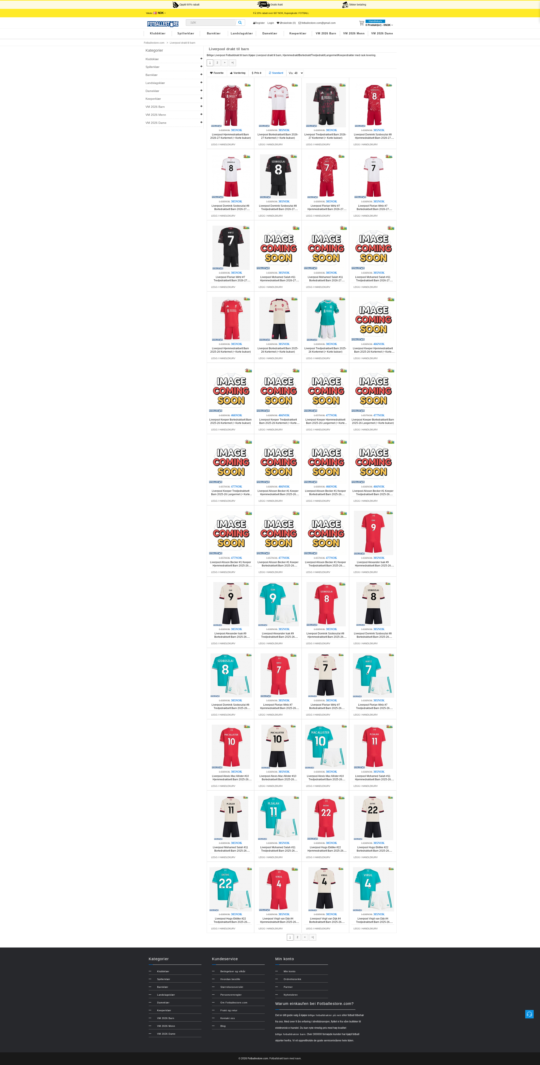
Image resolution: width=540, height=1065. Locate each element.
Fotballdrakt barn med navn (285, 1058)
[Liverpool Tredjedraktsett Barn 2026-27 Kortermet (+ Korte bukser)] (326, 105)
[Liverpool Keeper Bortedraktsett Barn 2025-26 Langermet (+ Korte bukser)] (373, 390)
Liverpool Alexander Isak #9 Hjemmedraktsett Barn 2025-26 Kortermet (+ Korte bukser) (373, 565)
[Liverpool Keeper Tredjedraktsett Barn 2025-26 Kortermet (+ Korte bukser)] (278, 390)
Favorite (219, 72)
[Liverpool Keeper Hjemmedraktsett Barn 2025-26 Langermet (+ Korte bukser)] (326, 390)
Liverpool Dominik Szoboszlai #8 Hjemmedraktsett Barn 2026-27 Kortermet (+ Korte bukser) (373, 138)
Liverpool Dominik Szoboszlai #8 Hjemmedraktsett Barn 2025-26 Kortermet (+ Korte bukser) (325, 637)
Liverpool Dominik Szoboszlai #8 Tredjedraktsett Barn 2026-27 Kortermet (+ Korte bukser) (278, 209)
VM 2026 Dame (382, 33)
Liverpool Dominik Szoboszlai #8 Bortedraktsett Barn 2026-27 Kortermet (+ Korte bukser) (230, 209)
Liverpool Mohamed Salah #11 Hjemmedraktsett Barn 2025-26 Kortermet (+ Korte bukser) (373, 779)
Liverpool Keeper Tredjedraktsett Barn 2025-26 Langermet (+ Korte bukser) (230, 494)
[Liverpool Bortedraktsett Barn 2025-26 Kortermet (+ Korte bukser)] (278, 318)
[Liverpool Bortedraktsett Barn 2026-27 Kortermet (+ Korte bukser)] (278, 105)
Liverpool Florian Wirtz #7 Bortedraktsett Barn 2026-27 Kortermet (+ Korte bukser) (373, 209)
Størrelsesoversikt (231, 987)
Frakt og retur (229, 1010)
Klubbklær (158, 33)
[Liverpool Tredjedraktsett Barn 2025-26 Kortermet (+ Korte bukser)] (326, 318)
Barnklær (214, 33)
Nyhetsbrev (291, 995)
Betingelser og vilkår (233, 971)
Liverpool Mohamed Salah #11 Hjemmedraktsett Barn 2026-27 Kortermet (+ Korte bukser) (278, 280)
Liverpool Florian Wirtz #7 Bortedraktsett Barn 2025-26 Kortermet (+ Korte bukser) (325, 708)
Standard (277, 72)
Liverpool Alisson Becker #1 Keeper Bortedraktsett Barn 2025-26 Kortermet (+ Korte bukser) (325, 494)
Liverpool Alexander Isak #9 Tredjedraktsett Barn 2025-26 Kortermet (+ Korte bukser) (278, 637)
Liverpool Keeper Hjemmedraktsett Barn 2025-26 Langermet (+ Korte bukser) (325, 423)
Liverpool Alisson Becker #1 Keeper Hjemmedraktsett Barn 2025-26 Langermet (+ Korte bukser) (230, 565)
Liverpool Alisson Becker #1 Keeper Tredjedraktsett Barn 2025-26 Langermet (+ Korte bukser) (325, 565)
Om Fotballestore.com (233, 1002)
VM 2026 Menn (354, 33)
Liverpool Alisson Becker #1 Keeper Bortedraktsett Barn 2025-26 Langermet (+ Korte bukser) (278, 565)
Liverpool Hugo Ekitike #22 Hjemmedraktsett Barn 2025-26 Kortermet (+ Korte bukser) (325, 851)
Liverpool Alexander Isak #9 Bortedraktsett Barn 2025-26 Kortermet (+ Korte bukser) (230, 637)
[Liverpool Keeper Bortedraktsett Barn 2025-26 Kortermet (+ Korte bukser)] (231, 390)
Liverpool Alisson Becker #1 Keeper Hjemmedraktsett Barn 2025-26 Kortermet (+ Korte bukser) (278, 494)
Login (270, 23)
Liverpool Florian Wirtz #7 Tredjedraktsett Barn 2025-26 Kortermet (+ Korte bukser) (373, 708)
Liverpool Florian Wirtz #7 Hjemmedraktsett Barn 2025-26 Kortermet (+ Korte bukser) (278, 708)
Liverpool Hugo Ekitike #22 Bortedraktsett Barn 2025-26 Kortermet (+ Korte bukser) (373, 851)
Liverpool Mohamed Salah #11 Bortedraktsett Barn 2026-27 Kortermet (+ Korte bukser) (325, 280)
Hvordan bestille (230, 979)
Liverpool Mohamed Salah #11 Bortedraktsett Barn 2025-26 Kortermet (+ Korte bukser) (230, 851)
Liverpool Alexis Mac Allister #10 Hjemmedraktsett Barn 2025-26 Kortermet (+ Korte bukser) (230, 779)
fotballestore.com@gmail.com (318, 23)
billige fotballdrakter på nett (324, 1015)
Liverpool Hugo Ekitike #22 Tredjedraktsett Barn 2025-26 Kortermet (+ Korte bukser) (230, 922)
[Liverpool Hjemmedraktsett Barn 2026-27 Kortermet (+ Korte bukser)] (231, 105)
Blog (223, 1026)
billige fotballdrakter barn (290, 1034)
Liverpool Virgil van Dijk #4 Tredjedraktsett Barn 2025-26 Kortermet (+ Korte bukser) (373, 922)
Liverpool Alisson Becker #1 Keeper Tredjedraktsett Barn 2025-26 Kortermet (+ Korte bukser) (372, 494)
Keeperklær (297, 33)
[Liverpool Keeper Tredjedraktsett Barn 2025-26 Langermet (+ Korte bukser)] (231, 461)
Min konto (290, 971)
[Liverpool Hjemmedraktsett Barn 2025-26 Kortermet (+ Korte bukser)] (231, 318)
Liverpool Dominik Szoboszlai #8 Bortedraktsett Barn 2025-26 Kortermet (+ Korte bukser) (373, 637)
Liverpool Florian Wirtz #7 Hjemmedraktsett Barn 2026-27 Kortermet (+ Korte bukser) (325, 209)
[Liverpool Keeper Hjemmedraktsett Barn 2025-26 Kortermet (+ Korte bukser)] (373, 318)
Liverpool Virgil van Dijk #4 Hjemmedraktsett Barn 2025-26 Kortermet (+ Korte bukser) (278, 922)
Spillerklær (185, 33)
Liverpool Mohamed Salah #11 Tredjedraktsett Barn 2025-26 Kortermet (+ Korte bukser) (278, 851)
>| (232, 62)
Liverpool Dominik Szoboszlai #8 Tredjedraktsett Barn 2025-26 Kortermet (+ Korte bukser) (230, 708)
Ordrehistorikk (292, 979)
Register (260, 23)
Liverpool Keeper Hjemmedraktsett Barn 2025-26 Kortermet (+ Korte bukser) (373, 352)
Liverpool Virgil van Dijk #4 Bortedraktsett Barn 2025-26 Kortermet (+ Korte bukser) (325, 922)
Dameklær (269, 33)
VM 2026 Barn (326, 33)
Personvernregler (231, 995)
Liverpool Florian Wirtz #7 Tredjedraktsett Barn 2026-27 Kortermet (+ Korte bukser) (230, 280)
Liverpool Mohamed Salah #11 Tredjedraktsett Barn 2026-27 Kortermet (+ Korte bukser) (372, 280)
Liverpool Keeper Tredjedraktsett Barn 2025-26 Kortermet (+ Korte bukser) (278, 423)
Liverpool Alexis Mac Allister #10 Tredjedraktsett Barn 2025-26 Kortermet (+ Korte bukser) (325, 779)
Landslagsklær (242, 33)
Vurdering (239, 72)
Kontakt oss (227, 1018)
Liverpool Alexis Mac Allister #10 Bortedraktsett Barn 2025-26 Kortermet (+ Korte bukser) (277, 779)
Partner (288, 987)
